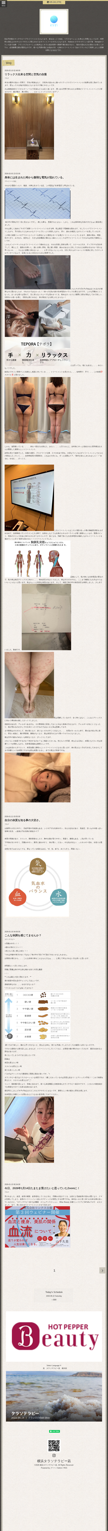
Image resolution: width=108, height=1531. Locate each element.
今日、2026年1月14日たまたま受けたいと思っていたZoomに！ (42, 1188)
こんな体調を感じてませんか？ (23, 935)
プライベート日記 (10, 181)
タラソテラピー (10, 939)
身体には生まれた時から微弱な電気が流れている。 (35, 177)
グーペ (53, 1468)
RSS (65, 1468)
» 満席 (54, 1300)
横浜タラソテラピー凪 (54, 1461)
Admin (59, 1468)
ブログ (7, 78)
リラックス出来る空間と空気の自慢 (26, 74)
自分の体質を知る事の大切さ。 (23, 820)
